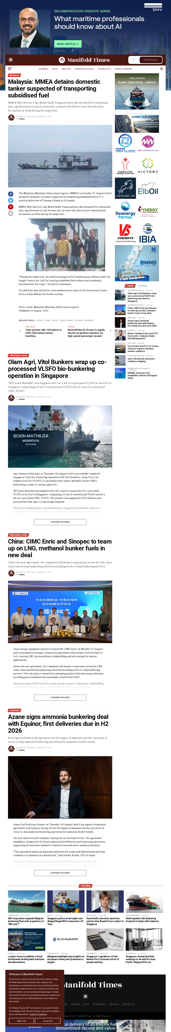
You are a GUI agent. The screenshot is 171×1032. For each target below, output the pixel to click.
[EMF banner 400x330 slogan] (137, 109)
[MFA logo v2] (125, 153)
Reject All (21, 1021)
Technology (104, 69)
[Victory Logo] (147, 175)
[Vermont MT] (125, 243)
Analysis (66, 69)
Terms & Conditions (38, 1014)
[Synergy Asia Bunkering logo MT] (147, 220)
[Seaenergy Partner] (125, 220)
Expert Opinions (123, 69)
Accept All (47, 1021)
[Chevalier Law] (125, 198)
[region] (34, 998)
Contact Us (128, 1004)
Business (43, 69)
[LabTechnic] (137, 280)
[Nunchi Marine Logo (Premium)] (137, 132)
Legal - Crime (43, 320)
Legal (55, 69)
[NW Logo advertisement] (147, 153)
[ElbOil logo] (147, 198)
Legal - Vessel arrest (63, 320)
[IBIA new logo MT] (147, 243)
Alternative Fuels (84, 69)
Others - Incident (85, 320)
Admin (22, 119)
